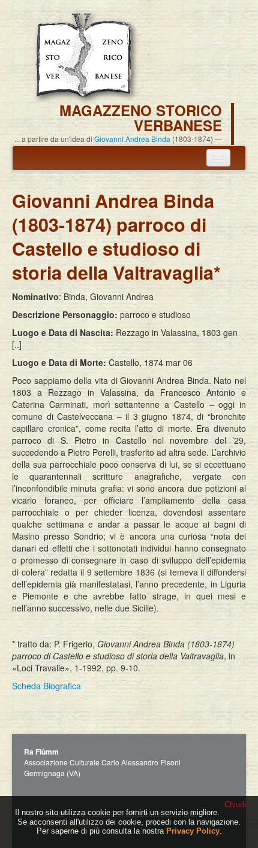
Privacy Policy (193, 830)
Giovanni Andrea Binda (132, 139)
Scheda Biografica (46, 686)
